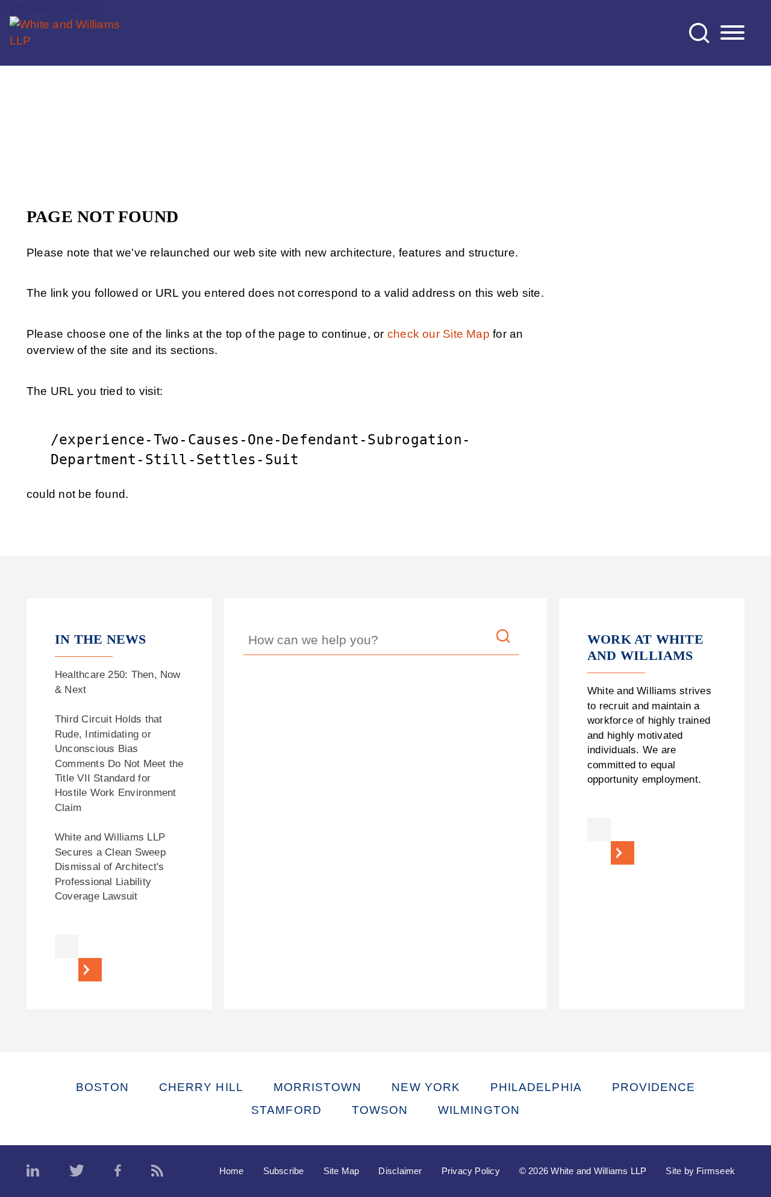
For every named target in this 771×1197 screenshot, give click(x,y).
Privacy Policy (471, 1171)
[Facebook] (117, 1171)
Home (231, 1171)
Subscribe (283, 1171)
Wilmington (479, 1110)
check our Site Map (438, 334)
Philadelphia (536, 1087)
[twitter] (76, 1171)
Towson (380, 1110)
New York (426, 1087)
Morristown (317, 1087)
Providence (654, 1087)
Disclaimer (400, 1171)
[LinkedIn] (33, 1171)
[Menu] (732, 33)
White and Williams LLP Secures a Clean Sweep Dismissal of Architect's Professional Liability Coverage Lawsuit (110, 867)
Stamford (286, 1110)
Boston (102, 1087)
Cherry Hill (201, 1087)
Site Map (341, 1171)
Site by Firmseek (700, 1171)
